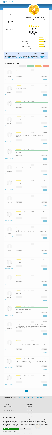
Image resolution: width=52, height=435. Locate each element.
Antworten (45, 79)
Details (32, 70)
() (44, 76)
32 (37, 391)
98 (30, 66)
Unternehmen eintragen (31, 407)
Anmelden (5, 407)
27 (23, 391)
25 (17, 391)
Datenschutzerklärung (12, 431)
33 (40, 391)
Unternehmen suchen (27, 2)
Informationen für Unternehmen (32, 409)
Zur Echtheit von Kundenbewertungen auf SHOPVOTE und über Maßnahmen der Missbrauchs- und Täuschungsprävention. (26, 57)
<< (7, 391)
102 (22, 66)
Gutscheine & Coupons (8, 406)
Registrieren (6, 409)
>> (45, 391)
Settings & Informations (25, 428)
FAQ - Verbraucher (7, 411)
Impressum (5, 431)
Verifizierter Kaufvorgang (10, 79)
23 (12, 391)
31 (35, 391)
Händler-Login (29, 406)
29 (29, 391)
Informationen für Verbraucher (9, 410)
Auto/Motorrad (30, 22)
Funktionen (18, 2)
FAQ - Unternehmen (30, 410)
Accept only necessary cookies (11, 428)
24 (15, 391)
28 (26, 391)
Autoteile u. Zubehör (38, 22)
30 (32, 391)
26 (20, 391)
